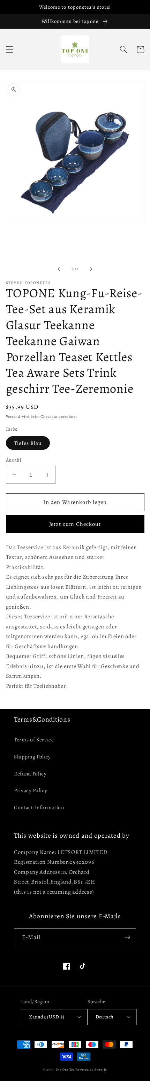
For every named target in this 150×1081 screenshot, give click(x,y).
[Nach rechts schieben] (91, 269)
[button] (9, 49)
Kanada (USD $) (46, 1016)
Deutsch (105, 1016)
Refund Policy (30, 773)
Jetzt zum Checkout (75, 524)
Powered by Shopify (91, 1069)
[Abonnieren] (127, 937)
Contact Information (39, 807)
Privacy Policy (30, 790)
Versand (13, 416)
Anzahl (13, 459)
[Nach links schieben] (59, 269)
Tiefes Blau (28, 443)
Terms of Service (34, 739)
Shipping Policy (32, 756)
